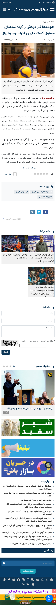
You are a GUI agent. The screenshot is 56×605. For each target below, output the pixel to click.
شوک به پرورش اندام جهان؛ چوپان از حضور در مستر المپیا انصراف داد (29, 513)
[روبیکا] (42, 580)
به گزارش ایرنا (48, 98)
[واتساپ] (23, 584)
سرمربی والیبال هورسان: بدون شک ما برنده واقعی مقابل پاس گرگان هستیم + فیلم (42, 258)
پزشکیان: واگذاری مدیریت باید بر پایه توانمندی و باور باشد (30, 408)
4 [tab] (4, 366)
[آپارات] (38, 580)
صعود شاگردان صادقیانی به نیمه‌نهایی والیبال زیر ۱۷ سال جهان (27, 532)
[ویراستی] (14, 580)
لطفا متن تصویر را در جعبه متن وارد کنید (38, 341)
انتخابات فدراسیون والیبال (42, 191)
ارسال (5, 352)
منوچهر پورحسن (45, 196)
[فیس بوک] (9, 580)
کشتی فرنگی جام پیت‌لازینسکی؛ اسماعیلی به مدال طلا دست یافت (28, 495)
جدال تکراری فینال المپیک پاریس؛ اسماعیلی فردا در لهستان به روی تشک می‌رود (27, 488)
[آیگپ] (28, 580)
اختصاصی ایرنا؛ (49, 21)
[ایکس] (47, 580)
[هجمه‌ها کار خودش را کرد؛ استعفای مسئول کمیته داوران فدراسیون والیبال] (28, 60)
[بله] (33, 580)
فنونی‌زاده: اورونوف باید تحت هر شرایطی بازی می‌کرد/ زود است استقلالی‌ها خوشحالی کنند (28, 520)
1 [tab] (14, 366)
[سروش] (18, 580)
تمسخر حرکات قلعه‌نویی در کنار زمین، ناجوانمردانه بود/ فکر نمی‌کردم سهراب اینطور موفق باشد (29, 506)
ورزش (33, 168)
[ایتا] (23, 580)
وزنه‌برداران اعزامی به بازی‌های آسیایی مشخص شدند (31, 543)
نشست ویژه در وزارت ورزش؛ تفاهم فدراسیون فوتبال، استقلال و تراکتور (27, 527)
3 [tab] (7, 366)
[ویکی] (28, 584)
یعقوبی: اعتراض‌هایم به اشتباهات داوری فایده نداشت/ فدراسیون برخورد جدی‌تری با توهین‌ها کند (42, 292)
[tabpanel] (28, 392)
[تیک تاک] (4, 580)
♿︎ (49, 598)
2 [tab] (10, 366)
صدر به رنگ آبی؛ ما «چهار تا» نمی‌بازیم (36, 500)
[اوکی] (33, 584)
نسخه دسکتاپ (28, 571)
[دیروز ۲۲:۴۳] (28, 387)
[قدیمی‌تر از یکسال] (41, 243)
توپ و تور (25, 168)
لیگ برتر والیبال (22, 191)
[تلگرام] (52, 580)
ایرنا (31, 10)
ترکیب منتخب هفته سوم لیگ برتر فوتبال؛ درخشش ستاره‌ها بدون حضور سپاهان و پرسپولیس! (28, 538)
